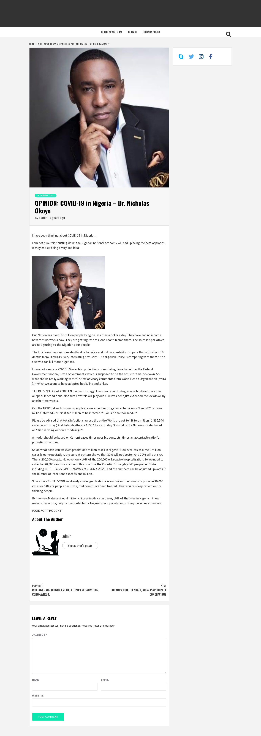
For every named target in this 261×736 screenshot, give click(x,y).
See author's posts (80, 546)
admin (43, 218)
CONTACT (132, 32)
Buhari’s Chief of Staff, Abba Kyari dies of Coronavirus (138, 590)
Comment (39, 635)
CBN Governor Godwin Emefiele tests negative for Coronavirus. (65, 590)
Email (105, 679)
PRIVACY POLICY (151, 32)
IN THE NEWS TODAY (111, 32)
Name (35, 679)
